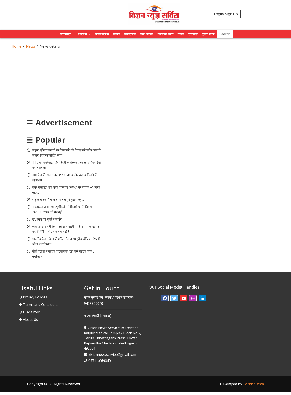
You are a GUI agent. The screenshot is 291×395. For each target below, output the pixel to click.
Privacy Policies (35, 297)
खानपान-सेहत (165, 34)
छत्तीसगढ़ (65, 34)
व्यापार (116, 34)
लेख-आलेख (146, 34)
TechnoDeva (253, 384)
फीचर (181, 34)
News (30, 46)
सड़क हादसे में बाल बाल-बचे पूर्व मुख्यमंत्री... (58, 199)
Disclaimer (31, 312)
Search (224, 34)
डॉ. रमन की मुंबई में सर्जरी (47, 219)
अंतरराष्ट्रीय (102, 34)
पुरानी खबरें (208, 34)
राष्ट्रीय (83, 34)
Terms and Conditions (40, 304)
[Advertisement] (145, 81)
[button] (165, 298)
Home (16, 46)
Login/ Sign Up (226, 14)
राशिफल (193, 34)
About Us (30, 319)
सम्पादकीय (130, 34)
